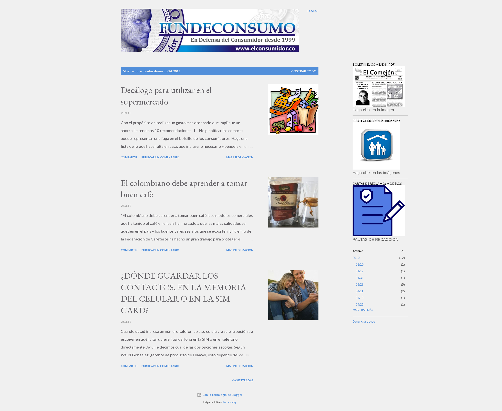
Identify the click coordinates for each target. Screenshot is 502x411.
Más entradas (242, 380)
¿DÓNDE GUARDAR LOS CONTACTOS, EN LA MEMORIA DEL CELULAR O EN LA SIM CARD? (183, 293)
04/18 (360, 298)
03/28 (360, 284)
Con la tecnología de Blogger (222, 395)
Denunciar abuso (364, 321)
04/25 (360, 304)
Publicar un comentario (160, 157)
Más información (239, 157)
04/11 (359, 291)
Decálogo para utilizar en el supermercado (166, 95)
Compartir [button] (129, 157)
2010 (356, 258)
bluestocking (229, 402)
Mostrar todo (303, 71)
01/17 (360, 271)
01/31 (360, 278)
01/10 (360, 264)
